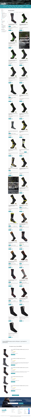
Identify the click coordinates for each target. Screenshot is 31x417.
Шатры (14, 6)
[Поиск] (19, 3)
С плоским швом (3, 31)
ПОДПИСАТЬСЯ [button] (21, 403)
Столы (27, 6)
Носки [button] (24, 6)
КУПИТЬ (10, 30)
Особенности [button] (3, 29)
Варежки (19, 6)
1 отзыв (23, 244)
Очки (16, 6)
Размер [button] (2, 24)
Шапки (15, 7)
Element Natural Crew (4, 16)
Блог (24, 410)
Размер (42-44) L (3, 26)
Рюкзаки (11, 6)
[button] (27, 3)
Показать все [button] (2, 18)
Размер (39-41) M (3, 25)
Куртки (7, 5)
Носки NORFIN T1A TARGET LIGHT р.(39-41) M (18, 358)
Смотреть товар (13, 354)
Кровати (22, 6)
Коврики (18, 7)
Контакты (19, 410)
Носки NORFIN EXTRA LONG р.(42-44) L (17, 376)
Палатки (16, 5)
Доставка (13, 410)
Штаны (9, 6)
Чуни (2, 22)
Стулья (12, 7)
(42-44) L (12, 26)
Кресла (27, 5)
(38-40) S (9, 170)
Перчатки (10, 7)
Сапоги (24, 5)
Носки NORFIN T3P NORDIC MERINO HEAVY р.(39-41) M (20, 349)
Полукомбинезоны (20, 5)
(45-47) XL (15, 26)
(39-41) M (10, 26)
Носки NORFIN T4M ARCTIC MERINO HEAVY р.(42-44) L (19, 385)
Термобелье (10, 5)
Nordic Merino (3, 17)
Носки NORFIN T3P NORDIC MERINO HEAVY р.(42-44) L (19, 367)
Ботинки (13, 5)
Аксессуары (21, 7)
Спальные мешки (5, 6)
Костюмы (4, 5)
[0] (29, 3)
